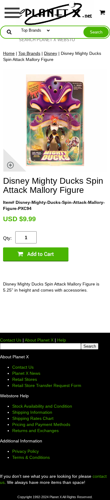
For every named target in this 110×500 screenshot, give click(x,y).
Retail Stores (24, 379)
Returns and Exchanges (35, 430)
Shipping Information (32, 412)
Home (9, 53)
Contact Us (10, 340)
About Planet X (39, 340)
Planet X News (26, 373)
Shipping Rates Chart (32, 418)
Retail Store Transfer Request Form (46, 385)
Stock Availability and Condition (42, 406)
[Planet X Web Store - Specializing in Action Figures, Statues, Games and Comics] (55, 12)
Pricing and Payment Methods (41, 424)
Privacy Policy (25, 451)
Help (61, 340)
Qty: (7, 238)
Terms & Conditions (31, 457)
